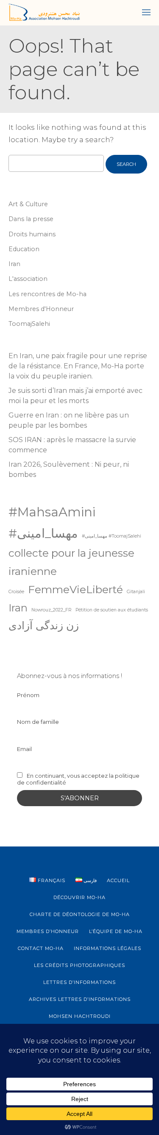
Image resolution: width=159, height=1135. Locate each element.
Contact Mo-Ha (41, 948)
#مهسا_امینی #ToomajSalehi (111, 536)
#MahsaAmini (51, 511)
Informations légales (107, 948)
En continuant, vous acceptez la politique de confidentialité (78, 779)
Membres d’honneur (48, 931)
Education (23, 249)
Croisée (16, 591)
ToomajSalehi (29, 324)
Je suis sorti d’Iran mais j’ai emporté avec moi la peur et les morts (75, 396)
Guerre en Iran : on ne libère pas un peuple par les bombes (68, 420)
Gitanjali (136, 591)
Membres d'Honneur (41, 309)
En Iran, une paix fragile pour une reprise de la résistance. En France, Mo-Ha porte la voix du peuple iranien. (77, 366)
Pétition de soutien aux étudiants (111, 610)
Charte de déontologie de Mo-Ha (80, 914)
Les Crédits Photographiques (79, 965)
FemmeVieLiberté (75, 589)
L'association (27, 279)
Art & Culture (28, 204)
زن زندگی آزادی (43, 625)
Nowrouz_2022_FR (51, 610)
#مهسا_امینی (43, 533)
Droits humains (32, 234)
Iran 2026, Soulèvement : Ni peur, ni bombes (68, 469)
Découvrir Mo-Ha (79, 897)
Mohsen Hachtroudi (80, 1016)
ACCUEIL (118, 880)
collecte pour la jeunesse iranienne (71, 561)
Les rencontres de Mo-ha (47, 294)
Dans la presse (30, 219)
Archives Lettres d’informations (80, 999)
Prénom (28, 695)
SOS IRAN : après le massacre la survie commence (72, 445)
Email (24, 748)
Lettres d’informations (79, 982)
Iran (14, 264)
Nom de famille (38, 721)
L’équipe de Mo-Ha (115, 931)
